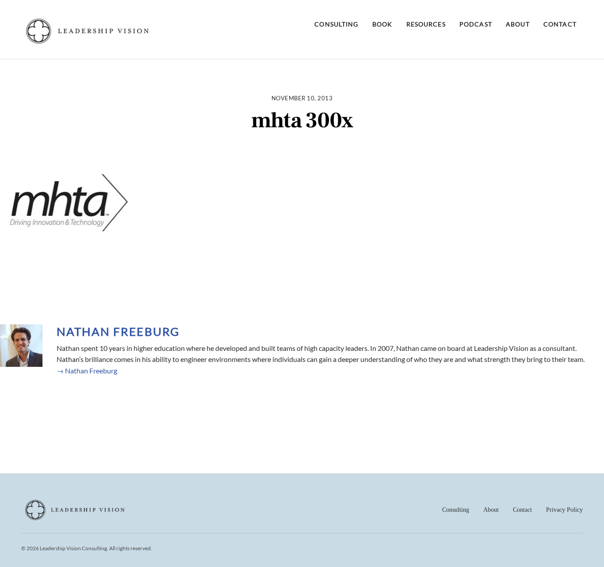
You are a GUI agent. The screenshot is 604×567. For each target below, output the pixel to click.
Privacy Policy (564, 509)
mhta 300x (302, 121)
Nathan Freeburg (118, 331)
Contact (560, 24)
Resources (426, 24)
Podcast (475, 24)
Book (382, 24)
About (518, 24)
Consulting (336, 24)
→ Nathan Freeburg (87, 370)
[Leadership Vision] (87, 41)
